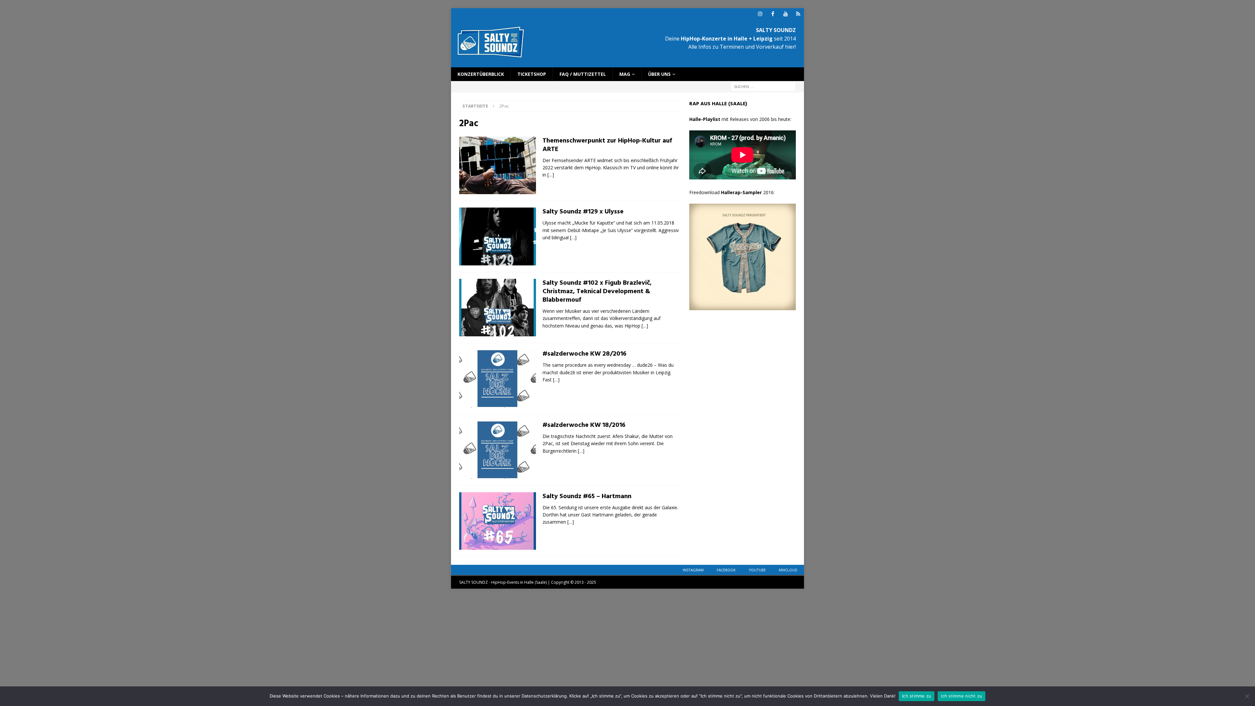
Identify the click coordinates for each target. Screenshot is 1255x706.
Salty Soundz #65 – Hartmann (587, 496)
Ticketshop (531, 74)
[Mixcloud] (798, 14)
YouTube (757, 569)
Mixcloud (788, 569)
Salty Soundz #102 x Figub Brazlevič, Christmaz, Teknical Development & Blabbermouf (597, 291)
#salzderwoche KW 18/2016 (584, 425)
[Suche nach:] (763, 86)
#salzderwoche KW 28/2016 (585, 354)
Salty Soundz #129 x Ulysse (583, 212)
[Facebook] (772, 14)
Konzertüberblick (481, 74)
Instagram (693, 569)
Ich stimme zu (916, 695)
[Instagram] (760, 14)
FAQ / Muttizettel (583, 74)
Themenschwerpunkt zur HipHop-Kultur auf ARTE (607, 145)
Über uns (659, 74)
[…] (550, 175)
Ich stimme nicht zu (961, 695)
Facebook (726, 569)
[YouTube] (785, 14)
